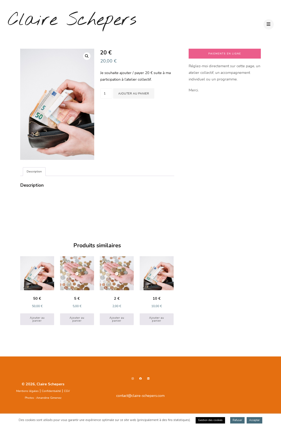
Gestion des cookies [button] (210, 420)
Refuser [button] (237, 420)
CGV (67, 391)
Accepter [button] (254, 420)
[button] (87, 56)
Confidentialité (51, 391)
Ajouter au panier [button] (37, 319)
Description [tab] (34, 171)
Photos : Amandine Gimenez (43, 398)
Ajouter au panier (133, 94)
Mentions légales (27, 391)
